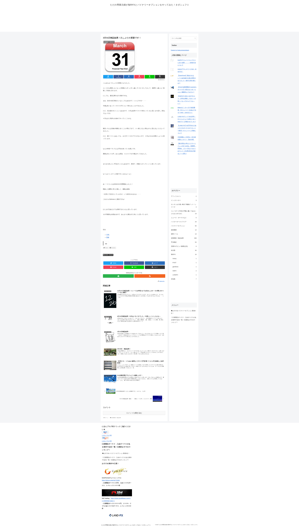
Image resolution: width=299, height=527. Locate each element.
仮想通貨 (184, 230)
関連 (107, 237)
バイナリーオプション (184, 226)
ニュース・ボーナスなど (184, 217)
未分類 (184, 250)
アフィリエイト (184, 196)
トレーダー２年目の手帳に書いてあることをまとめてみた (184, 212)
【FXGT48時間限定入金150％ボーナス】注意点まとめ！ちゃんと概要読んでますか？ (187, 89)
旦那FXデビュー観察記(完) (184, 246)
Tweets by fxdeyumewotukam (180, 50)
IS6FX (185, 271)
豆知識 (184, 279)
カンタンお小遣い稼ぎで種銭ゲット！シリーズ (184, 206)
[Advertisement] (149, 21)
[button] (195, 38)
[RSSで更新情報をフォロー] (149, 276)
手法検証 (184, 242)
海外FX (184, 254)
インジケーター (184, 200)
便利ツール (184, 234)
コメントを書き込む (134, 413)
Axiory (185, 258)
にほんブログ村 (107, 435)
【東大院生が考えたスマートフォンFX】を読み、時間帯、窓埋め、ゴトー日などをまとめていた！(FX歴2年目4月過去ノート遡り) (187, 148)
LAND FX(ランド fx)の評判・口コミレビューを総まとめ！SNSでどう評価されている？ (187, 119)
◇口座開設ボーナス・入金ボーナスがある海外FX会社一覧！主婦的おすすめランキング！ (183, 320)
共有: (108, 234)
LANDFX (185, 275)
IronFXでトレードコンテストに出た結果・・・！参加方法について (187, 62)
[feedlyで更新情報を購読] (118, 276)
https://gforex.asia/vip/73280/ (111, 480)
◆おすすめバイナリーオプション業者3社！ (183, 312)
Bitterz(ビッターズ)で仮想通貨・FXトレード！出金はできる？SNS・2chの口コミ (187, 110)
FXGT (185, 262)
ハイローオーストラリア (184, 222)
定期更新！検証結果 (108, 254)
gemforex (185, 267)
